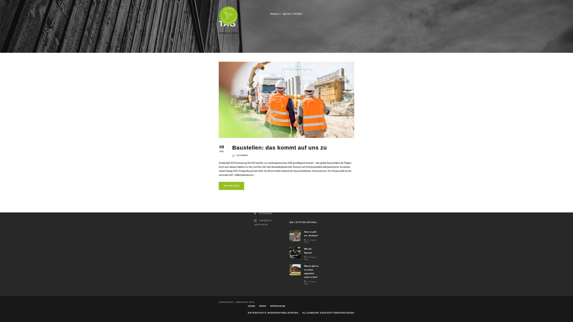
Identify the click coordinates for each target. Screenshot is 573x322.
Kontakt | (298, 14)
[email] (568, 157)
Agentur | (287, 14)
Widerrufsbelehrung (283, 313)
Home (251, 306)
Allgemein (242, 155)
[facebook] (568, 152)
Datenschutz (257, 313)
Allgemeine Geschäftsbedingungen (328, 313)
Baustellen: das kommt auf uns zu (279, 148)
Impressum (277, 306)
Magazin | (275, 14)
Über (262, 306)
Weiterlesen (231, 186)
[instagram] (568, 147)
